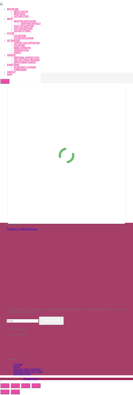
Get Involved (13, 40)
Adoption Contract (31, 23)
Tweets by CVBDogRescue (22, 229)
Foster (10, 33)
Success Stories (22, 31)
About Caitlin (21, 11)
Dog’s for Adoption (23, 26)
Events (17, 52)
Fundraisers (20, 69)
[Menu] (4, 81)
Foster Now (20, 35)
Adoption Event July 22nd (28, 371)
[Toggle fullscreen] (25, 385)
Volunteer (19, 45)
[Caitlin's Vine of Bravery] (1, 4)
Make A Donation (22, 48)
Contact (11, 72)
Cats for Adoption (23, 28)
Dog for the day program (26, 60)
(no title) (18, 364)
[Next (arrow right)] (15, 391)
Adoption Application (25, 21)
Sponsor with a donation (27, 369)
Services (11, 55)
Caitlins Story (21, 16)
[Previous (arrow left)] (4, 391)
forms (17, 366)
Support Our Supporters (27, 43)
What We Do (19, 14)
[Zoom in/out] (36, 385)
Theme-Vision (31, 379)
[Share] (15, 385)
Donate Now (13, 64)
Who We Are (12, 9)
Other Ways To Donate (25, 67)
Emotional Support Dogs (26, 57)
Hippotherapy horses (25, 62)
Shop (9, 74)
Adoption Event (22, 374)
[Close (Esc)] (4, 385)
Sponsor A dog (21, 50)
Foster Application (23, 38)
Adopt (10, 18)
